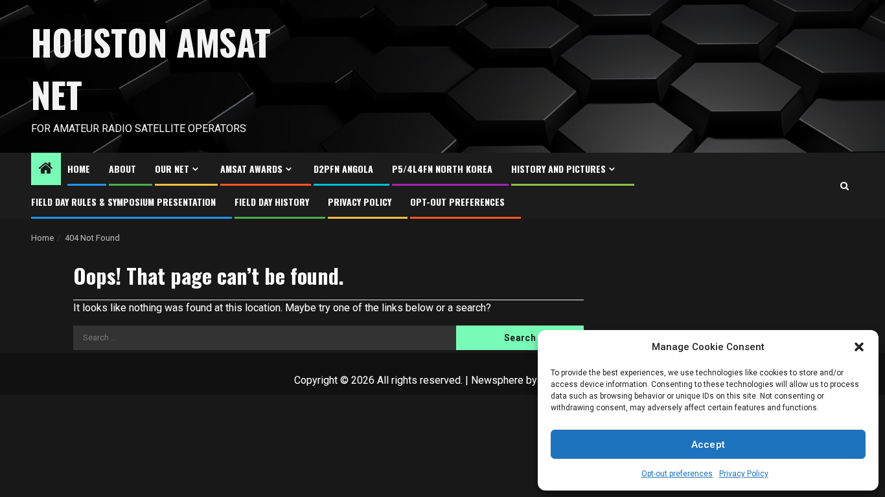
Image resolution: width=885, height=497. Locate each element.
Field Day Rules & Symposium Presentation (123, 201)
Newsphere (497, 380)
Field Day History (272, 201)
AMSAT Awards (251, 168)
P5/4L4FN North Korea (442, 168)
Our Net (172, 168)
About (122, 168)
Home (78, 168)
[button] (859, 346)
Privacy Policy (743, 473)
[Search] (844, 186)
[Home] (46, 169)
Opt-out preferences (677, 473)
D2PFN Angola (343, 168)
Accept (708, 444)
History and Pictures (558, 168)
